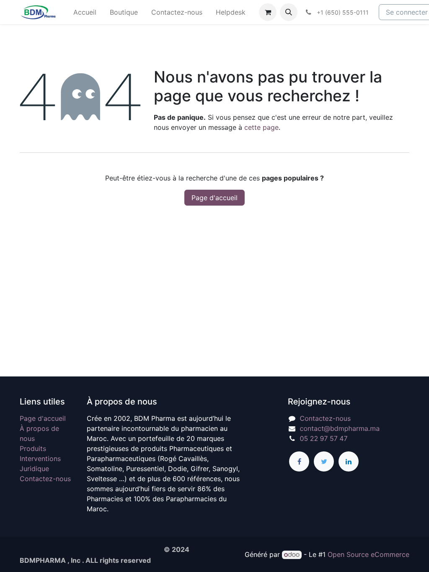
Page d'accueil (214, 197)
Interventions (40, 458)
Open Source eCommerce (368, 554)
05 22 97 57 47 (324, 438)
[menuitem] (85, 12)
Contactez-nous (45, 478)
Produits (33, 448)
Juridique (34, 468)
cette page (261, 127)
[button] (288, 12)
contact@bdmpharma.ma (340, 428)
